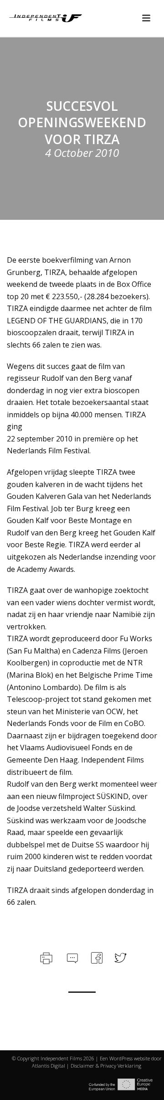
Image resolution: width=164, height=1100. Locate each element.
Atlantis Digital (48, 1065)
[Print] (45, 956)
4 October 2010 (82, 152)
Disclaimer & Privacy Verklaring (106, 1065)
